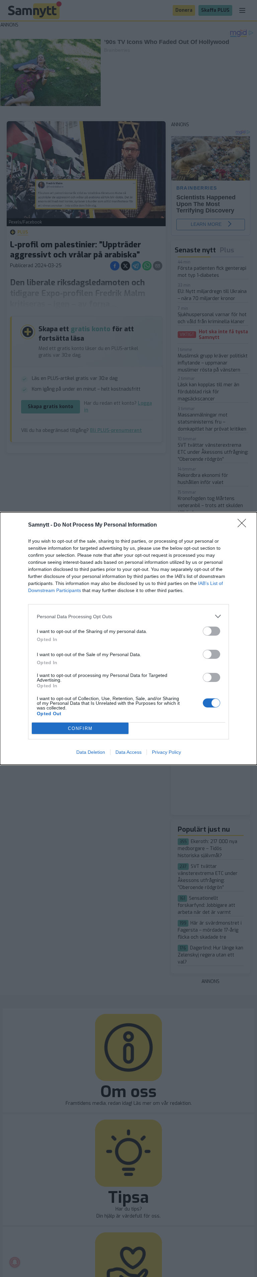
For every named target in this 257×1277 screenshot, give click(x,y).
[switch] (211, 631)
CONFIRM (80, 728)
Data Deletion (90, 752)
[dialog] (128, 638)
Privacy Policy (166, 752)
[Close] (244, 525)
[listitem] (128, 616)
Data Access (128, 752)
